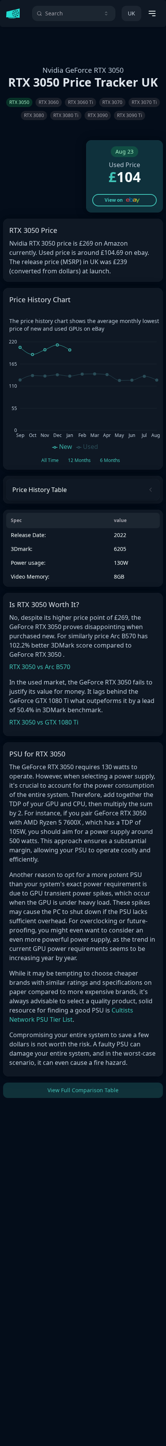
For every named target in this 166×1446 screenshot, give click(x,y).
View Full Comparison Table (83, 1090)
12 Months (79, 460)
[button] (124, 200)
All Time (50, 460)
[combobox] (74, 13)
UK (131, 13)
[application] (83, 393)
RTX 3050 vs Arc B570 (39, 667)
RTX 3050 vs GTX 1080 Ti (43, 722)
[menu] (152, 13)
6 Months (110, 460)
